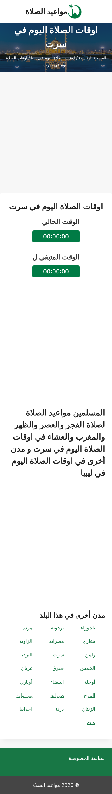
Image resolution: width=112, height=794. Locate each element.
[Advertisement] (56, 137)
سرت (58, 655)
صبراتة (57, 695)
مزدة (27, 628)
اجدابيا (26, 709)
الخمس (87, 668)
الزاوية (25, 641)
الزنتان (88, 709)
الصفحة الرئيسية (92, 57)
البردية (25, 655)
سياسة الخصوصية (87, 758)
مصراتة (56, 641)
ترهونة (57, 628)
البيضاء (57, 682)
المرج (89, 695)
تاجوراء (88, 628)
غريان (26, 668)
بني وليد (24, 695)
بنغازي (89, 641)
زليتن (90, 655)
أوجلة (89, 682)
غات (91, 722)
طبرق (58, 668)
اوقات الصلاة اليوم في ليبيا (53, 57)
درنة (59, 709)
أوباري (26, 682)
